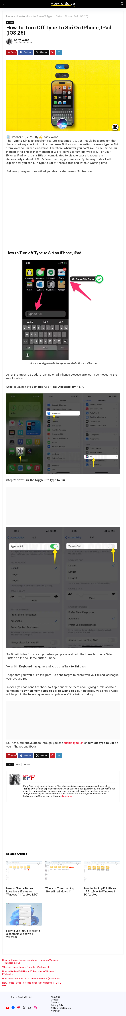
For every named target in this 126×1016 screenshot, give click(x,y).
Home (9, 16)
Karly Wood (21, 40)
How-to (20, 16)
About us (55, 997)
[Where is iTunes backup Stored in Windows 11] (63, 862)
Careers (55, 1002)
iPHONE (27, 764)
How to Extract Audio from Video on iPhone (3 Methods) (31, 978)
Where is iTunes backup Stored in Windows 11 (60, 890)
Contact (55, 999)
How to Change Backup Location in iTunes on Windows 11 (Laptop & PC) (22, 891)
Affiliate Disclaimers (61, 1008)
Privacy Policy (58, 1005)
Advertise (56, 1011)
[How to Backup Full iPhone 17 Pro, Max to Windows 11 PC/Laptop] (102, 862)
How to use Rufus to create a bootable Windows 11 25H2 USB (23, 934)
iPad (18, 764)
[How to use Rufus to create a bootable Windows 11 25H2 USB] (24, 905)
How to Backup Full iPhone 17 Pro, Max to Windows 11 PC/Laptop (100, 891)
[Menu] (3, 4)
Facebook (67, 796)
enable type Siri (73, 743)
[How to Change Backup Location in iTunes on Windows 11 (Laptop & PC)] (24, 862)
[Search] (121, 4)
